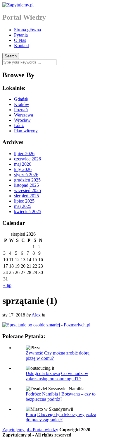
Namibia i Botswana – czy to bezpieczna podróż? (61, 396)
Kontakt (21, 45)
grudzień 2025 (27, 179)
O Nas (20, 40)
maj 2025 (22, 206)
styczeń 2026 (26, 174)
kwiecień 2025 (27, 211)
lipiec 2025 (24, 200)
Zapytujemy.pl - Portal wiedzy (30, 429)
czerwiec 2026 (27, 158)
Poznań (21, 109)
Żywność (34, 352)
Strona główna (27, 29)
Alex (36, 314)
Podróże (33, 393)
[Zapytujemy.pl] (18, 4)
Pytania (21, 34)
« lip (7, 285)
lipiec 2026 (24, 153)
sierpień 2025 (26, 195)
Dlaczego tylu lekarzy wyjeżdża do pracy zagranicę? (61, 417)
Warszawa (23, 114)
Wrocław (22, 120)
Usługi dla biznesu (43, 373)
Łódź (19, 125)
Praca (31, 414)
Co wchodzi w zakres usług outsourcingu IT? (57, 376)
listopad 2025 (26, 185)
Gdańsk (21, 99)
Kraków (21, 104)
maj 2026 (22, 164)
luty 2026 (23, 169)
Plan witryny (26, 130)
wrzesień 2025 (27, 190)
